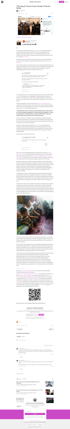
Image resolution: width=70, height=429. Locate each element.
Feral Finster (21, 360)
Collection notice (42, 421)
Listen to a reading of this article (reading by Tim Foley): (26, 384)
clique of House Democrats (44, 103)
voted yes (26, 56)
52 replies (21, 356)
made (23, 108)
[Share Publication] (57, 2)
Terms (38, 421)
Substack (29, 426)
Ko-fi (22, 275)
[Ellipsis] (53, 348)
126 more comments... (20, 373)
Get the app (40, 424)
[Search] (55, 2)
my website (28, 278)
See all (18, 406)
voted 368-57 (37, 50)
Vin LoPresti (21, 348)
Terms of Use (40, 416)
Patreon (25, 275)
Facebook (20, 273)
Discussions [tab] (24, 378)
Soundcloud (29, 273)
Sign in (66, 1)
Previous (20, 329)
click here (42, 284)
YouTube (35, 273)
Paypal (30, 275)
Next (50, 329)
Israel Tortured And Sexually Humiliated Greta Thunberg (27, 382)
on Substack (36, 278)
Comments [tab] (19, 336)
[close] (45, 398)
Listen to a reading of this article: (24, 37)
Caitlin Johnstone (22, 10)
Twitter (24, 273)
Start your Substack (32, 424)
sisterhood (37, 125)
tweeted (18, 96)
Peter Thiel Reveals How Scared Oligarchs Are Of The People (29, 390)
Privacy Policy (43, 417)
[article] (35, 384)
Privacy (35, 421)
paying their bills (36, 155)
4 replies (21, 369)
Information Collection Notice (34, 417)
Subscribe (61, 1)
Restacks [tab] (23, 336)
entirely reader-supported (28, 270)
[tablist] (20, 337)
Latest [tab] (20, 378)
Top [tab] (17, 378)
